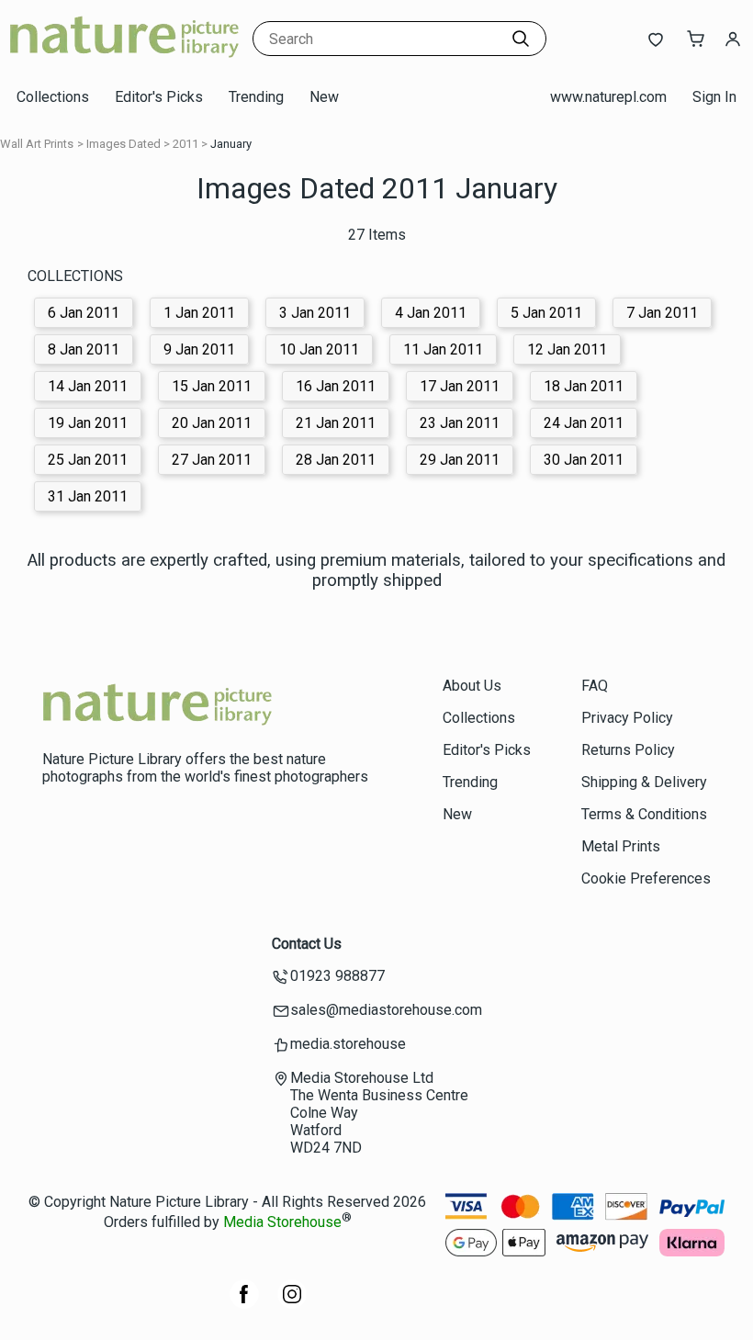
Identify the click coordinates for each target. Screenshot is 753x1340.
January (231, 144)
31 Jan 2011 (88, 496)
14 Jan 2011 (88, 386)
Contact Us (307, 943)
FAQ (594, 685)
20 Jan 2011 (212, 423)
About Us (472, 685)
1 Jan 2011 (199, 312)
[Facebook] (244, 1303)
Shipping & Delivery (644, 782)
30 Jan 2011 (584, 459)
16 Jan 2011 (336, 386)
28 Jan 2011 (336, 459)
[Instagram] (292, 1303)
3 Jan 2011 (315, 312)
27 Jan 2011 (212, 459)
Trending (256, 97)
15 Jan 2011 (212, 386)
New (324, 97)
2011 (185, 144)
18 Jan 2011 (584, 386)
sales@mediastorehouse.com (386, 1010)
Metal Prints (620, 846)
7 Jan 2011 (662, 312)
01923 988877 (337, 976)
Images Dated (123, 144)
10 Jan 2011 (319, 349)
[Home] (124, 59)
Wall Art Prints (36, 144)
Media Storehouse (282, 1222)
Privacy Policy (627, 717)
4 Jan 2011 (430, 312)
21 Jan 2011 (336, 423)
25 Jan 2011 (88, 459)
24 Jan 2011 (584, 423)
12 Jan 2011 (567, 349)
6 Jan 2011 (83, 312)
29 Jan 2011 (460, 459)
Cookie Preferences (646, 878)
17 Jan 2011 (460, 386)
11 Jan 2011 (443, 349)
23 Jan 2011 (460, 423)
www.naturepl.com (608, 97)
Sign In (714, 97)
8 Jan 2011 (83, 349)
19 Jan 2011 (88, 423)
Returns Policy (628, 750)
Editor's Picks (159, 97)
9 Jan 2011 (199, 349)
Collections (53, 97)
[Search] (521, 39)
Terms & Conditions (644, 814)
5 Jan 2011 (546, 312)
